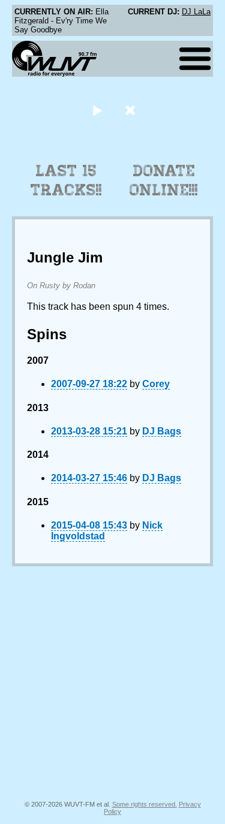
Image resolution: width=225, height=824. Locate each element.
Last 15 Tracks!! (66, 180)
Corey (156, 384)
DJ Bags (161, 431)
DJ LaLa (196, 11)
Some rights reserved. (144, 804)
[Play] (97, 109)
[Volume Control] (131, 109)
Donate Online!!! (164, 180)
